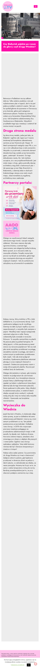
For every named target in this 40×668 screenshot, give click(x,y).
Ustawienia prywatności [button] (17, 665)
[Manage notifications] (35, 663)
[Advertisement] (20, 76)
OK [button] (28, 665)
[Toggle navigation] (36, 6)
